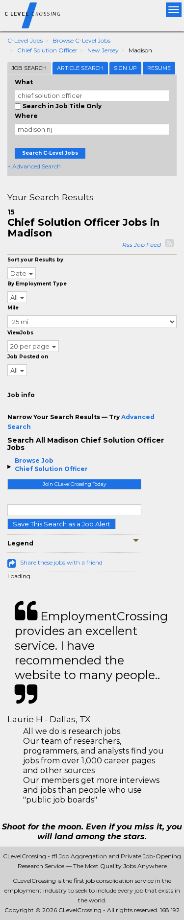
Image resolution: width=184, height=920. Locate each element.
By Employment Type (37, 284)
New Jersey (103, 50)
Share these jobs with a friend (61, 562)
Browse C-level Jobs (81, 40)
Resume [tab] (159, 68)
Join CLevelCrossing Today (74, 484)
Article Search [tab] (80, 68)
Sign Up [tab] (125, 68)
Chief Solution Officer (47, 50)
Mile (13, 308)
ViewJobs (20, 333)
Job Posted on (27, 357)
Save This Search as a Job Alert (61, 524)
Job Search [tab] (29, 68)
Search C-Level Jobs (50, 153)
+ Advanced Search (34, 166)
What (24, 82)
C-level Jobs (25, 40)
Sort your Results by (35, 260)
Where (26, 115)
